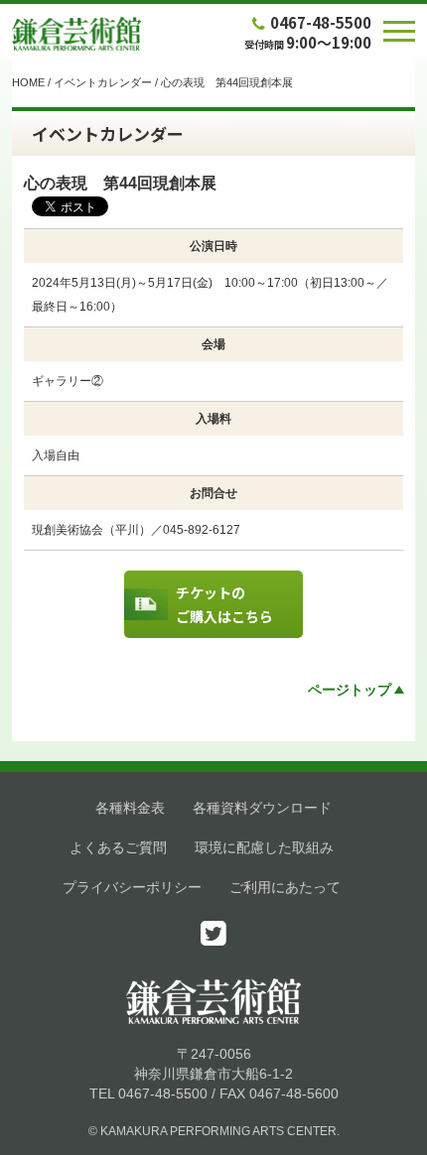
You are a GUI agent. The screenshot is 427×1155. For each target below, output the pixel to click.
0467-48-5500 (320, 22)
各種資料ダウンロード (262, 808)
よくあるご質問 (118, 847)
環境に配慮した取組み (264, 847)
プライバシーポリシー (132, 887)
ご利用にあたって (285, 887)
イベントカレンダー (103, 82)
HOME (28, 82)
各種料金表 (130, 808)
